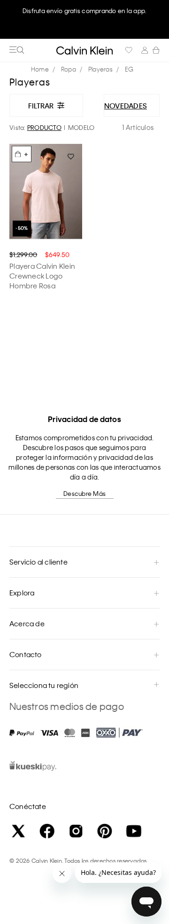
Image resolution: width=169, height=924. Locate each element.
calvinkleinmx (42, 69)
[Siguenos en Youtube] (134, 831)
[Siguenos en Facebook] (47, 831)
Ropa (68, 69)
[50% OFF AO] (45, 191)
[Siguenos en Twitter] (18, 831)
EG (129, 69)
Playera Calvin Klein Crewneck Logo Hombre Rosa (42, 275)
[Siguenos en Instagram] (76, 831)
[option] (84, 20)
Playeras (100, 69)
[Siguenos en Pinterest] (105, 831)
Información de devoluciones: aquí (84, 10)
